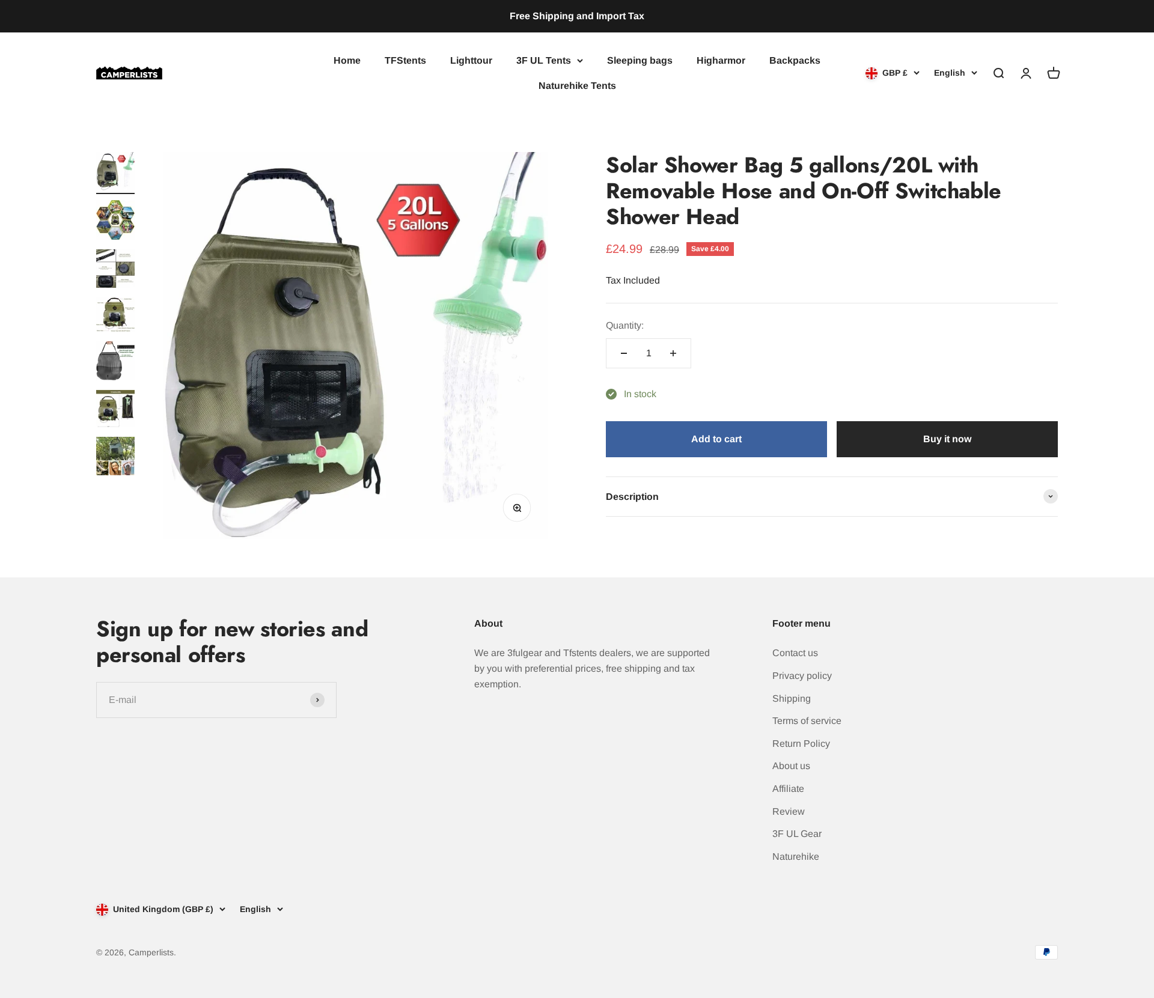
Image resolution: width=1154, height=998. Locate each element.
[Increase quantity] (673, 353)
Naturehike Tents (577, 85)
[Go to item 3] (115, 270)
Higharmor (721, 60)
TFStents (405, 60)
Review (788, 811)
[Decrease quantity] (623, 353)
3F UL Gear (797, 834)
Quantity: (625, 325)
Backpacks (794, 60)
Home (347, 60)
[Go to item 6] (115, 410)
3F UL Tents (543, 60)
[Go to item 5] (115, 362)
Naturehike (795, 856)
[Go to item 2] (115, 221)
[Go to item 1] (115, 173)
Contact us (795, 653)
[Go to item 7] (115, 458)
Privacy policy (802, 676)
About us (791, 766)
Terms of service (806, 721)
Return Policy (801, 743)
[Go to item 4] (115, 316)
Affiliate (788, 788)
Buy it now (947, 439)
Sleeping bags (640, 60)
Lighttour (471, 60)
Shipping (791, 698)
